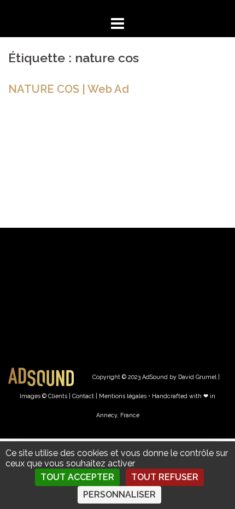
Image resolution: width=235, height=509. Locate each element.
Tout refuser (164, 477)
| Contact (81, 396)
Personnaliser (119, 494)
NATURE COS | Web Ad (68, 89)
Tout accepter (77, 477)
